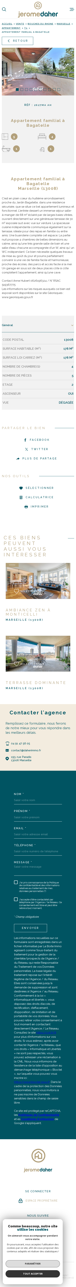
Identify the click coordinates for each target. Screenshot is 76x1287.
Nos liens (67, 1277)
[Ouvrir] (4, 9)
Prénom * (22, 811)
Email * (20, 828)
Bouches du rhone (40, 23)
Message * (23, 862)
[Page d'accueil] (38, 9)
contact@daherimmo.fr (26, 750)
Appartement (11, 28)
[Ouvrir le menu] (72, 9)
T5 (25, 28)
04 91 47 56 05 (20, 743)
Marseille (63, 23)
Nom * (19, 794)
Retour (20, 40)
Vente (20, 23)
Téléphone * (25, 845)
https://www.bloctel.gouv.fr (32, 1082)
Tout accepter (33, 1273)
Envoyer (30, 928)
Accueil (7, 23)
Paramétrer (33, 1263)
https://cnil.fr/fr (46, 1032)
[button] (17, 89)
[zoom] (38, 71)
